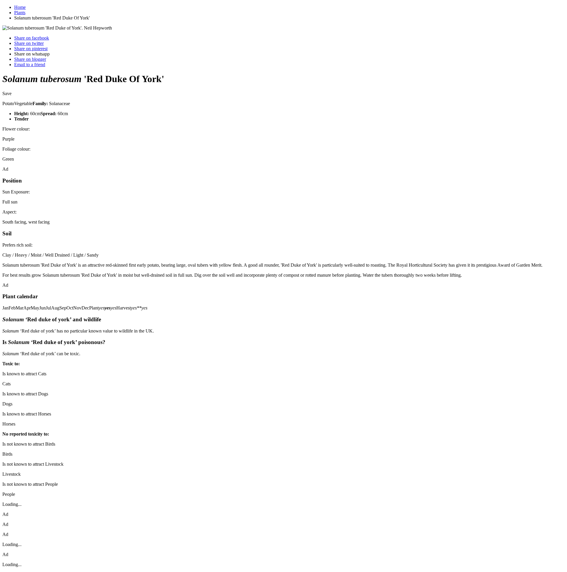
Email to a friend (29, 64)
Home (20, 7)
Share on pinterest (31, 48)
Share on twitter (29, 43)
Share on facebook (31, 37)
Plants (19, 12)
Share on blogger (30, 59)
